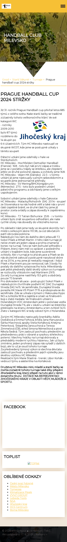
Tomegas (15, 489)
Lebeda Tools (18, 498)
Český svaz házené (21, 483)
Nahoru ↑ (42, 534)
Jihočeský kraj (18, 504)
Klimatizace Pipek (21, 492)
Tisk (46, 530)
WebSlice (36, 530)
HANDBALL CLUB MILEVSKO (22, 38)
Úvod (5, 79)
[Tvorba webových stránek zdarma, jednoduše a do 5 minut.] (28, 531)
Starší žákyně (20, 79)
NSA (12, 501)
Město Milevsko (19, 486)
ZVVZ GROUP (18, 495)
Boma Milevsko (19, 510)
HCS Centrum (18, 507)
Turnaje (37, 79)
